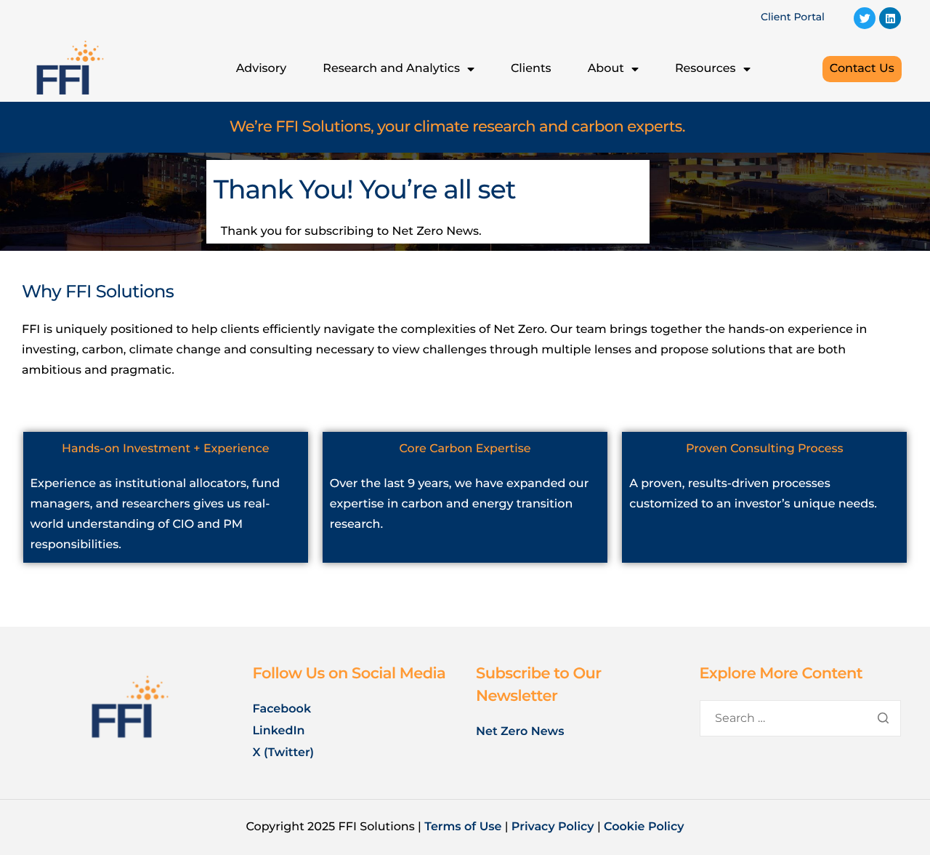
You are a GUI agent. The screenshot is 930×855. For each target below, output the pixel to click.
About (606, 69)
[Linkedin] (890, 18)
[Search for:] (801, 719)
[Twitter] (865, 18)
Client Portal (793, 16)
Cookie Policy (644, 827)
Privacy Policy (553, 827)
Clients (531, 69)
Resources (705, 69)
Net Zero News (520, 732)
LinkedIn (280, 731)
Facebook (282, 709)
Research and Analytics (391, 69)
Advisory (261, 69)
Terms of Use (462, 827)
